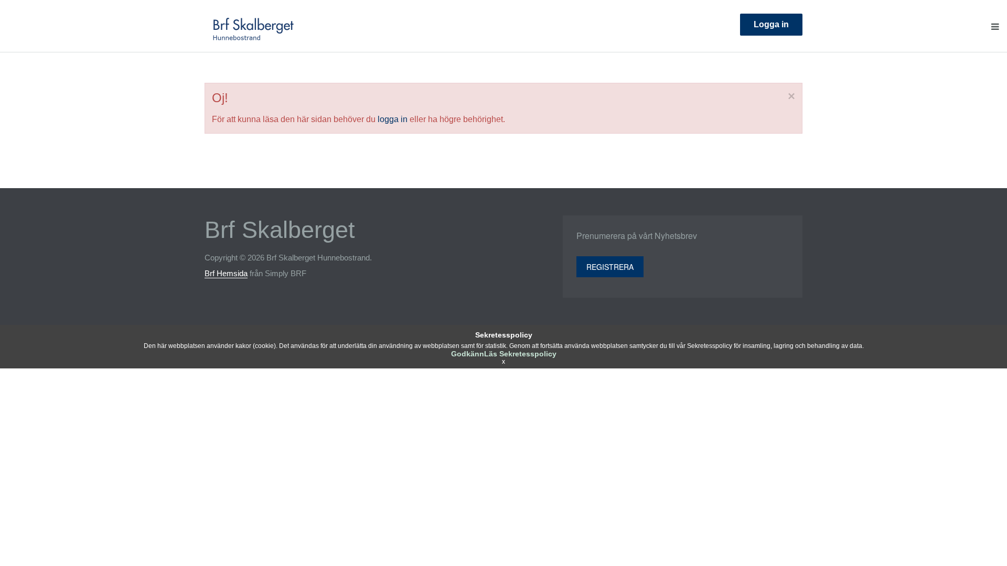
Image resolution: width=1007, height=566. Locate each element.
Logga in (771, 24)
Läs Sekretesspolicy (520, 354)
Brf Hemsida (226, 273)
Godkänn (467, 354)
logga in (393, 119)
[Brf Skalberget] (254, 27)
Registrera (610, 267)
